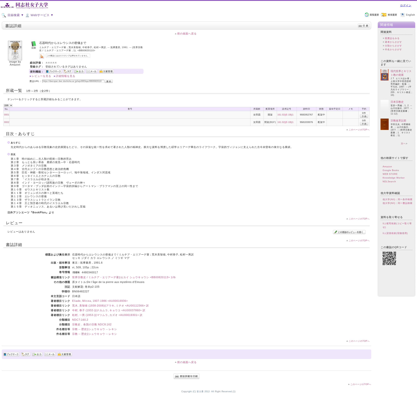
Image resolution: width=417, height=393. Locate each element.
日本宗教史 (397, 101)
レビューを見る (41, 76)
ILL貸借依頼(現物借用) (395, 233)
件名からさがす (393, 49)
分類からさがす (393, 45)
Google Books (391, 170)
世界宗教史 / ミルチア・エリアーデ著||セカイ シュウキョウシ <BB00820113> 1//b (124, 277)
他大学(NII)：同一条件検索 (397, 199)
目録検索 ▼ (15, 15)
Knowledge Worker (394, 177)
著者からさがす (393, 42)
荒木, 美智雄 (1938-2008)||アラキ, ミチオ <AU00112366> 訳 (110, 305)
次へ (403, 143)
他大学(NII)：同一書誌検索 (397, 203)
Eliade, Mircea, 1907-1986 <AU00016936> (100, 301)
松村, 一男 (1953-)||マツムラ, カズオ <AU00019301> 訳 (107, 315)
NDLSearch (389, 181)
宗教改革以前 (398, 120)
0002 (6, 122)
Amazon (387, 166)
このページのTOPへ (359, 129)
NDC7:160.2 (80, 319)
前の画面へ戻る (187, 33)
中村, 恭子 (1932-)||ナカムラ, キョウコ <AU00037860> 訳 (108, 310)
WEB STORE (390, 174)
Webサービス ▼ (42, 15)
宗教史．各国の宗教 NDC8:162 (92, 324)
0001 (6, 114)
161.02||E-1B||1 (285, 114)
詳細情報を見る (65, 76)
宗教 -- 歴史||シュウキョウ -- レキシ (94, 329)
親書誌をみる (392, 38)
